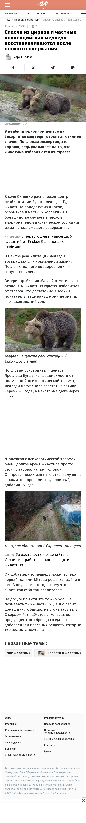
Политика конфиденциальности (57, 731)
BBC (25, 124)
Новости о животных (27, 19)
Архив (47, 751)
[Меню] (7, 5)
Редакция (11, 723)
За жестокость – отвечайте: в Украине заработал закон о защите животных (37, 559)
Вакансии (10, 748)
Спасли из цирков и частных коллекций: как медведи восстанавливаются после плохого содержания (62, 19)
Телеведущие (13, 742)
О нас (8, 717)
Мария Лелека (22, 57)
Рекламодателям (54, 717)
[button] (13, 67)
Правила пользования (57, 723)
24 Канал (11, 13)
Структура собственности (20, 754)
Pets (8, 19)
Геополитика (36, 13)
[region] (43, 813)
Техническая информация (59, 738)
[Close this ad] (83, 800)
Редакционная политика (19, 730)
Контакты (49, 745)
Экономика (63, 13)
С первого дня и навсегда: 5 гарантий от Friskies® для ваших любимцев (38, 241)
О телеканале (13, 736)
